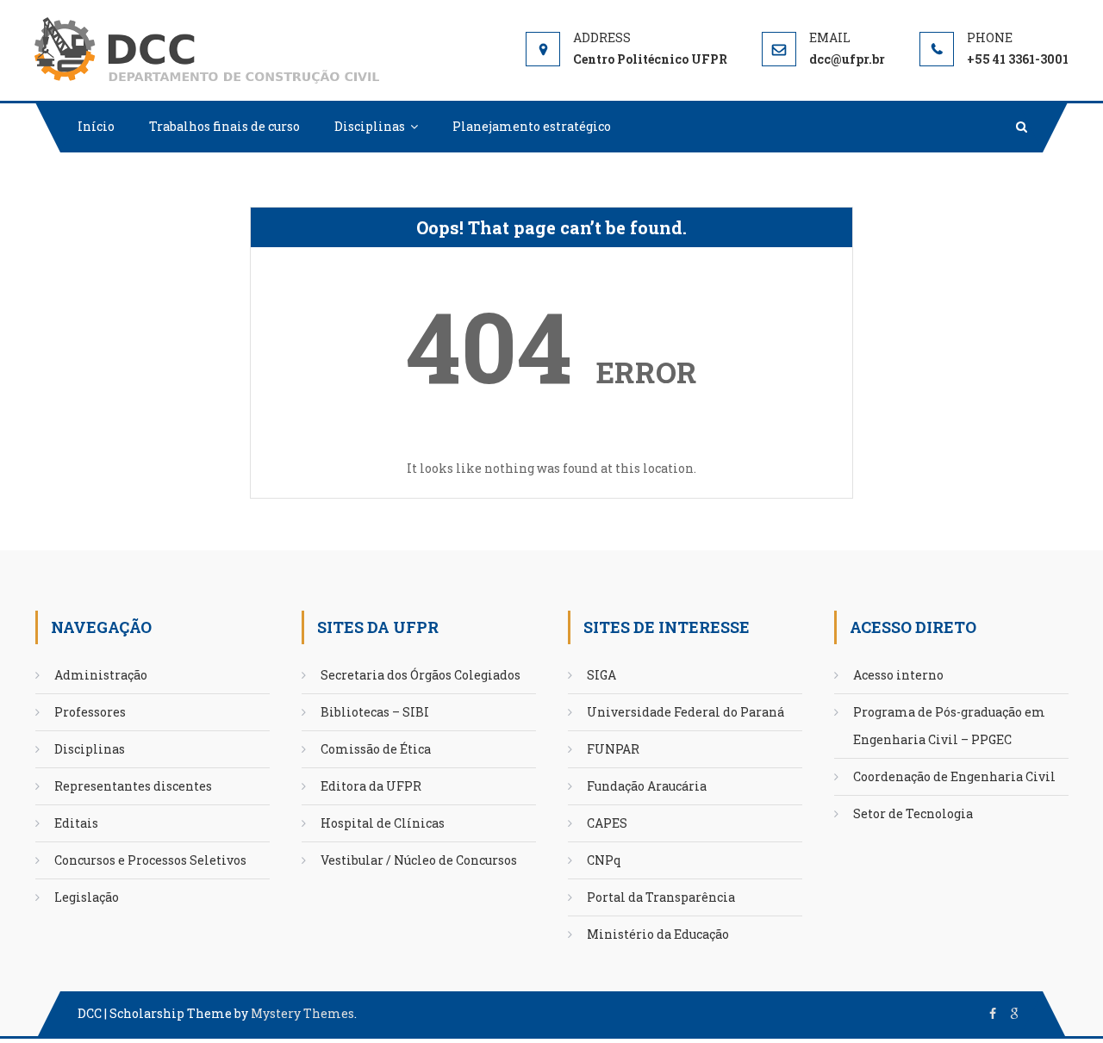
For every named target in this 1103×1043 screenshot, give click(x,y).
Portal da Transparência (661, 897)
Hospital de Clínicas (383, 823)
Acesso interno (898, 675)
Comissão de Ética (376, 749)
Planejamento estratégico (531, 126)
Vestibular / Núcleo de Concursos (419, 860)
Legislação (86, 897)
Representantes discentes (133, 786)
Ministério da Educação (658, 934)
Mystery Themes (302, 1013)
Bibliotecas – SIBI (375, 712)
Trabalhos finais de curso (224, 126)
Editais (76, 823)
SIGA (601, 675)
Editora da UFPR (371, 786)
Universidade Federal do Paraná (685, 712)
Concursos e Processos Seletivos (150, 860)
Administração (100, 675)
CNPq (604, 860)
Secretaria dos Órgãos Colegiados (420, 675)
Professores (90, 712)
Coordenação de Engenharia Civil (954, 776)
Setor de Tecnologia (913, 813)
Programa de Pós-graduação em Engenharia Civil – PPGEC (949, 726)
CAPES (607, 823)
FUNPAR (613, 749)
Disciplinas (369, 126)
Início (96, 126)
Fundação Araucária (647, 786)
